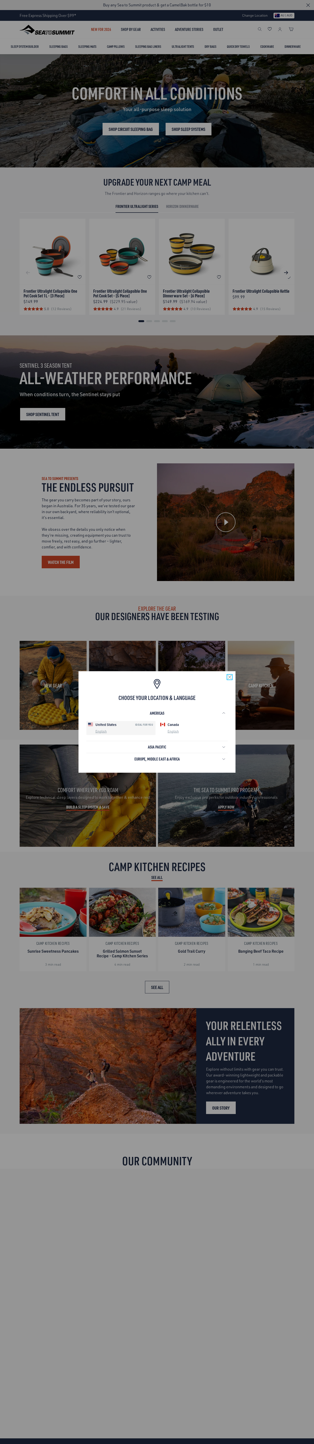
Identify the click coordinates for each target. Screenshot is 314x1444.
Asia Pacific (157, 746)
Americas (157, 713)
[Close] (230, 677)
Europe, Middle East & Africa (157, 758)
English (101, 731)
